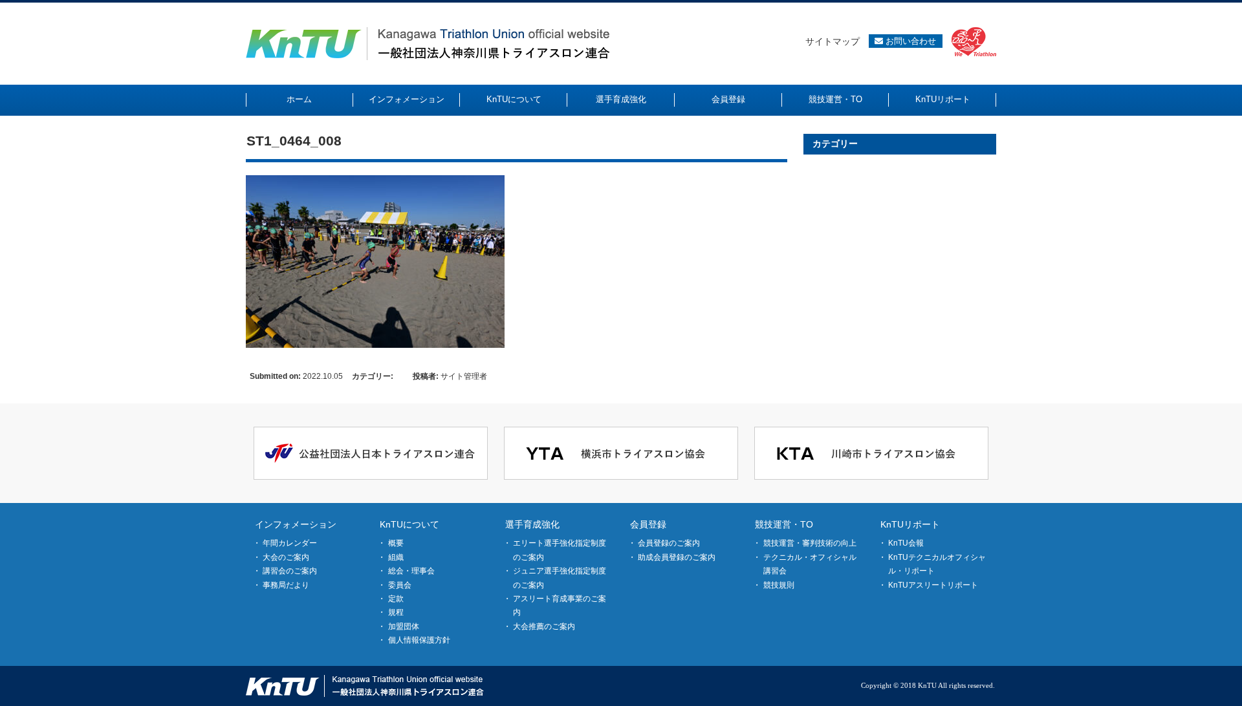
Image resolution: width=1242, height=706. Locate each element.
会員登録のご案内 (669, 543)
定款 (396, 598)
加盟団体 (403, 626)
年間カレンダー (290, 543)
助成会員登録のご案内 (676, 557)
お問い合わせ (909, 41)
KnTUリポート (910, 524)
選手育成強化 (532, 524)
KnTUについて (409, 524)
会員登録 (648, 524)
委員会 (399, 585)
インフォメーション (295, 524)
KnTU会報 (906, 543)
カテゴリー (835, 143)
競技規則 (778, 585)
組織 (396, 557)
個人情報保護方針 (419, 640)
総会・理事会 (411, 570)
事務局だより (286, 585)
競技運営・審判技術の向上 (809, 543)
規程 (396, 612)
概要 (396, 543)
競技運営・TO (784, 524)
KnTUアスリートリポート (933, 585)
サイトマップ (832, 41)
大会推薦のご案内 (544, 626)
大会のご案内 (286, 557)
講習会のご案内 (290, 570)
